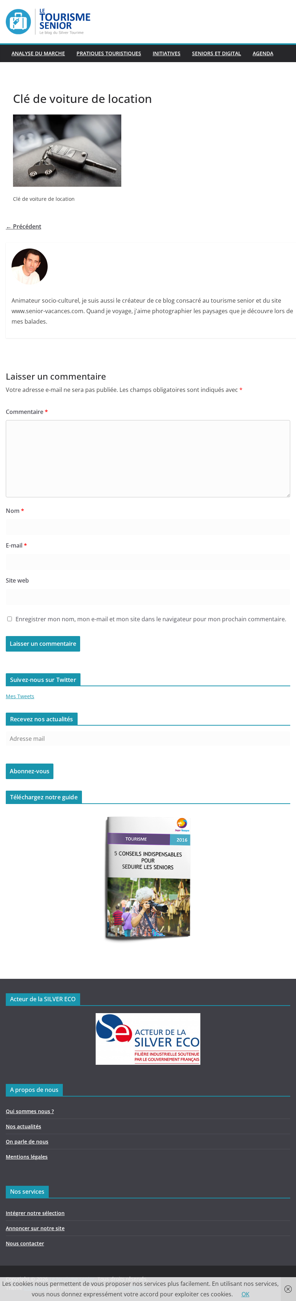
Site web (17, 580)
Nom (15, 511)
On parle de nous (27, 1141)
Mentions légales (27, 1156)
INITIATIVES (166, 53)
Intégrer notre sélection (35, 1213)
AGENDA (263, 53)
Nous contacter (25, 1243)
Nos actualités (23, 1126)
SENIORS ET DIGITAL (216, 53)
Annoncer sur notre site (35, 1228)
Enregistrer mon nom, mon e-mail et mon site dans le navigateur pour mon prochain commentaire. (151, 619)
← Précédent (23, 226)
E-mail (16, 545)
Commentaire (27, 412)
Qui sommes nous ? (30, 1111)
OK (245, 1294)
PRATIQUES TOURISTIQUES (109, 53)
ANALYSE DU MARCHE (38, 53)
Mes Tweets (20, 696)
